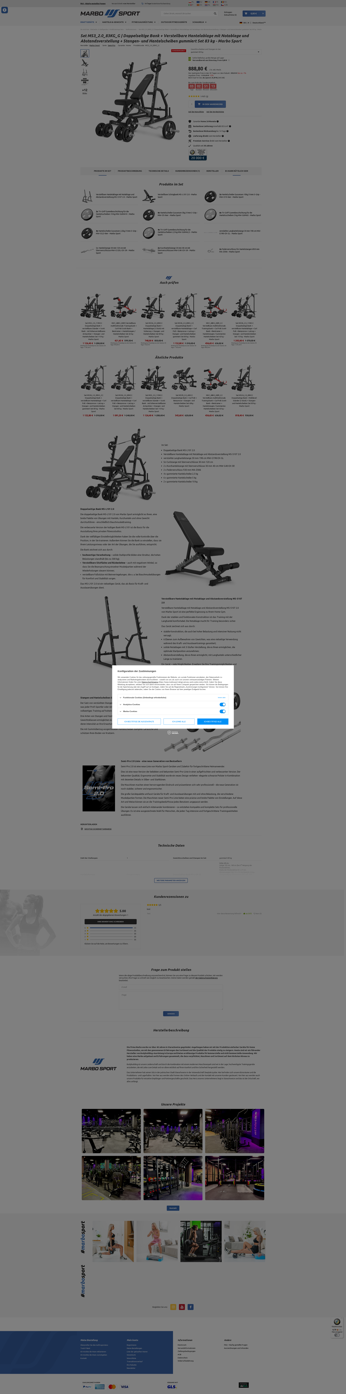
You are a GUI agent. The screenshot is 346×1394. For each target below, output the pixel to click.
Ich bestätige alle (213, 721)
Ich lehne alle (179, 721)
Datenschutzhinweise (150, 682)
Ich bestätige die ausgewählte (139, 721)
